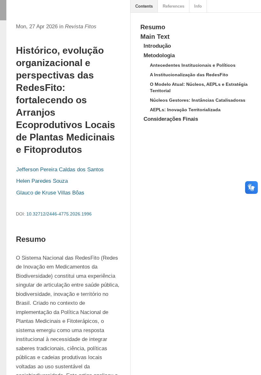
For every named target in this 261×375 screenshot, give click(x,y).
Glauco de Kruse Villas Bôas (50, 193)
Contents (144, 6)
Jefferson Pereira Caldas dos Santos (60, 170)
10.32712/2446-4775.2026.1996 (59, 213)
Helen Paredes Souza (42, 181)
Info (198, 6)
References (173, 6)
